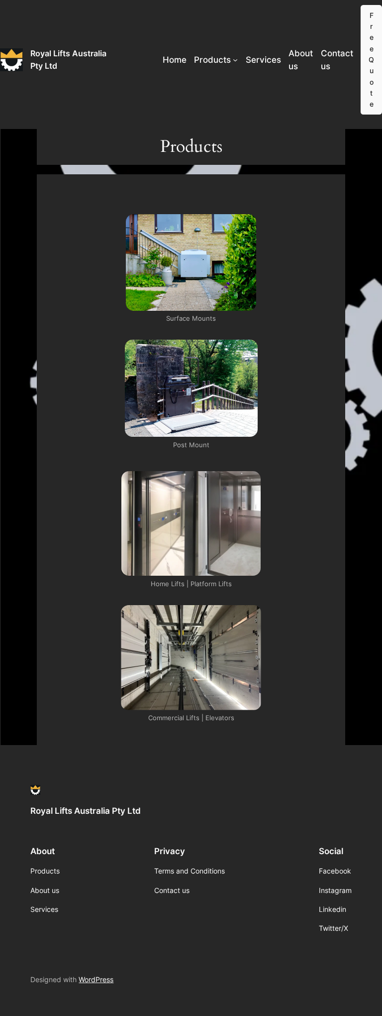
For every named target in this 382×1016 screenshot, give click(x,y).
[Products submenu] (235, 59)
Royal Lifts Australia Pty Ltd (85, 811)
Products (212, 60)
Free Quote (371, 60)
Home (175, 60)
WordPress (96, 979)
